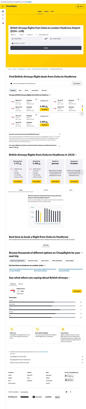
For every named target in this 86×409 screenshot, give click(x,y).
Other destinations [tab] (57, 260)
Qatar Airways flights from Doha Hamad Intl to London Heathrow (21, 269)
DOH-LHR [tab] (45, 245)
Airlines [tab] (46, 190)
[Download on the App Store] (69, 379)
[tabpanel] (45, 213)
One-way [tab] (44, 90)
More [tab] (71, 190)
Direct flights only (43, 34)
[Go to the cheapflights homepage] (12, 6)
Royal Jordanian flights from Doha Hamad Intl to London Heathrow (45, 269)
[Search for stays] (3, 15)
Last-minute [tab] (35, 90)
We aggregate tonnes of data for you (20, 359)
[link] (18, 181)
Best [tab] (20, 90)
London (28, 69)
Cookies (29, 2)
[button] (84, 2)
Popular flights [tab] (70, 260)
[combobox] (30, 35)
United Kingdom (21, 69)
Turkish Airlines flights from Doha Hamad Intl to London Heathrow (70, 269)
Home (9, 69)
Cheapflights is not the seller (18, 356)
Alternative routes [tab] (33, 260)
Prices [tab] (20, 190)
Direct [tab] (26, 90)
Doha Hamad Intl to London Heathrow (40, 69)
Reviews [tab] (20, 284)
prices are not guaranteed (42, 351)
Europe (14, 69)
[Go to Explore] (3, 18)
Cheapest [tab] (13, 90)
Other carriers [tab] (45, 260)
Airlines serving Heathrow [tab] (17, 260)
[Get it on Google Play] (69, 375)
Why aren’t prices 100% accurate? (19, 362)
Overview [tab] (13, 284)
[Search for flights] (3, 11)
